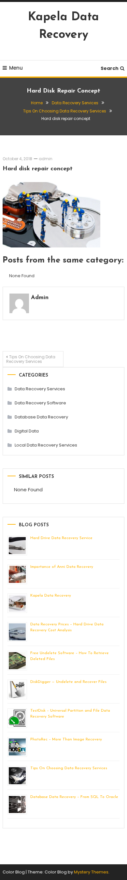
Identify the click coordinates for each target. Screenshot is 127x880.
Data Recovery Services (40, 389)
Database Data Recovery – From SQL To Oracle (74, 797)
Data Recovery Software (40, 403)
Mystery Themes (91, 872)
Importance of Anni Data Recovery (61, 567)
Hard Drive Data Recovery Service (61, 538)
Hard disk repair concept (38, 169)
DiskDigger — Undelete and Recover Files (68, 682)
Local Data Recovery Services (46, 445)
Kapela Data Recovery (50, 596)
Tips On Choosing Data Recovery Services (30, 359)
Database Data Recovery (41, 417)
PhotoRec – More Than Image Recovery (66, 739)
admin (45, 158)
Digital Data (27, 431)
